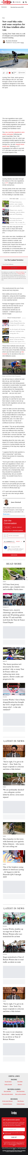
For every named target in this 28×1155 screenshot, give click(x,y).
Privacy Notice (21, 273)
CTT (6, 183)
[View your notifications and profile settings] (10, 2)
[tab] (9, 541)
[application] (14, 163)
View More (14, 555)
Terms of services (20, 272)
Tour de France (8, 1081)
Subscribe (18, 2)
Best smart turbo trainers (7, 1094)
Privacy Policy (19, 1143)
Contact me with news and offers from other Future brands (14, 1133)
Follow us (14, 73)
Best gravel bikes (21, 1091)
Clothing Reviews (20, 1104)
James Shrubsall (12, 41)
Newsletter (22, 72)
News (3, 18)
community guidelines (17, 530)
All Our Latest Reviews (7, 1101)
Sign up (19, 527)
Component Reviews (7, 1104)
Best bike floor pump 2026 (17, 7)
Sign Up (14, 1137)
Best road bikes (7, 1091)
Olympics (20, 1084)
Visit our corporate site (19, 1148)
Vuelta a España (8, 1084)
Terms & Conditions (13, 1144)
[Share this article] (3, 73)
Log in (14, 527)
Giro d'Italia (19, 1081)
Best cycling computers (20, 1094)
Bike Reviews (21, 1101)
